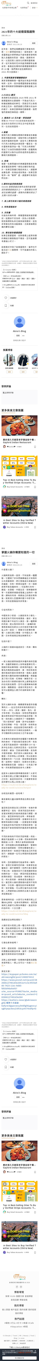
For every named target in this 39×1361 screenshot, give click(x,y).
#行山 (13, 1322)
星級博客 (29, 1296)
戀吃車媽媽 (9, 368)
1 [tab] (15, 15)
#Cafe (31, 1322)
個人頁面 (6, 1309)
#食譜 (25, 1322)
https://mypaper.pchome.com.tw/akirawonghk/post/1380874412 (19, 975)
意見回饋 (15, 1299)
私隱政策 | (31, 1341)
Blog (16, 1338)
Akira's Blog (12, 41)
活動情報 (13, 281)
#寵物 (7, 1322)
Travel (16, 1336)
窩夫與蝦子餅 (23, 368)
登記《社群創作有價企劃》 (25, 272)
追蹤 (33, 43)
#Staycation (16, 1326)
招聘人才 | (16, 1343)
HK (21, 1336)
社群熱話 (24, 7)
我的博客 (19, 1313)
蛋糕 (8, 51)
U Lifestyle (8, 1336)
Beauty (26, 1336)
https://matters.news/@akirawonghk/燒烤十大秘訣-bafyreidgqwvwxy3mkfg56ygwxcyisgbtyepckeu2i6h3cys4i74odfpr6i (19, 1004)
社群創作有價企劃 (9, 7)
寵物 (33, 278)
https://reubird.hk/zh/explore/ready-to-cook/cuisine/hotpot (19, 786)
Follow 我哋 (10, 287)
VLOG (12, 1296)
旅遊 (18, 278)
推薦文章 (20, 1296)
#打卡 (19, 1322)
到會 (10, 249)
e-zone (22, 1338)
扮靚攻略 (5, 281)
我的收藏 (23, 1309)
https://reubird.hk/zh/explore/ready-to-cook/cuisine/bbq (19, 912)
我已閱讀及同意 (19, 1358)
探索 (7, 1296)
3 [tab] (21, 15)
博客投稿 (23, 1299)
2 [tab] (18, 15)
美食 (3, 27)
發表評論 (8, 392)
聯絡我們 (23, 1343)
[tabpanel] (19, 13)
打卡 (13, 278)
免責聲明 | (16, 1341)
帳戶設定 (15, 1309)
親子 (28, 278)
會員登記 (34, 3)
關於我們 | (8, 1341)
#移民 (25, 1326)
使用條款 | (23, 1341)
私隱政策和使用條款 (24, 1352)
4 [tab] (24, 15)
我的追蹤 (32, 1309)
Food (33, 1336)
